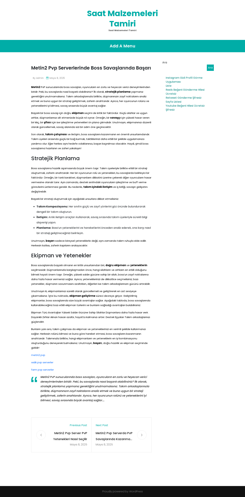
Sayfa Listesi (173, 102)
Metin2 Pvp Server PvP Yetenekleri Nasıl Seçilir (70, 436)
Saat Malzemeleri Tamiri (122, 18)
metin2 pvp (38, 355)
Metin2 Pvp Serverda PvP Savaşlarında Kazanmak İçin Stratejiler (114, 436)
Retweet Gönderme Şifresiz (184, 98)
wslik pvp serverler (42, 362)
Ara (164, 62)
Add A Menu (122, 46)
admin (40, 78)
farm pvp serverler (42, 369)
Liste (169, 86)
